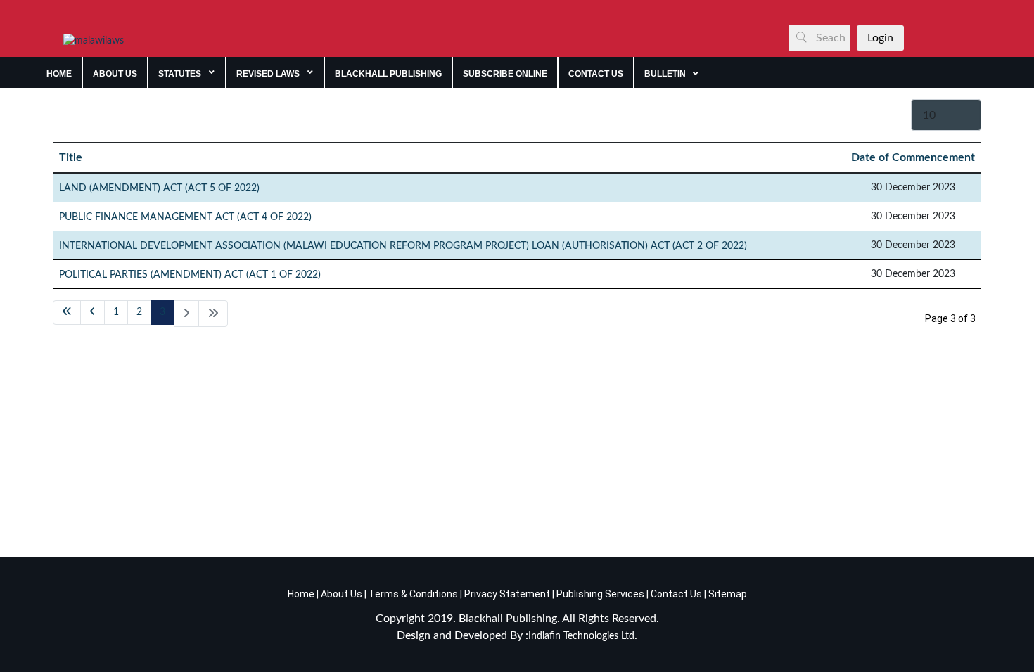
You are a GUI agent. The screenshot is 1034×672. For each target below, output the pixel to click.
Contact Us (676, 594)
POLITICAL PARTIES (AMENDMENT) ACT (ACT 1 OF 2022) (190, 275)
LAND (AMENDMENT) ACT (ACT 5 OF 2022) (159, 188)
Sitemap (727, 594)
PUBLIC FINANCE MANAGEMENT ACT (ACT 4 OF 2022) (185, 217)
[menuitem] (59, 72)
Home (301, 594)
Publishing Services (599, 594)
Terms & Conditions (413, 594)
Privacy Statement (506, 594)
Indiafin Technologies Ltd (581, 636)
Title (70, 157)
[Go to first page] (67, 312)
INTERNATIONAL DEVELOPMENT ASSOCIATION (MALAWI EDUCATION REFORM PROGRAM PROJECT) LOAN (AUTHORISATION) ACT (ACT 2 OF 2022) (403, 246)
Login (880, 38)
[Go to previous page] (92, 312)
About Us (340, 594)
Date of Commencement (913, 157)
